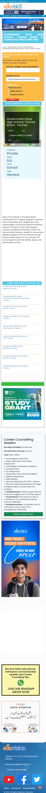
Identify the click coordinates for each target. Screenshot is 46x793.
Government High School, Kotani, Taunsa (16, 367)
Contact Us (16, 788)
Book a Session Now (23, 514)
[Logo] (23, 746)
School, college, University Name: (22, 66)
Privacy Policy (29, 788)
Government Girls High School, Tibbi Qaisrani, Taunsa (15, 327)
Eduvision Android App (17, 769)
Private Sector (17, 94)
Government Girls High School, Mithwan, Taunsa (15, 287)
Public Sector (16, 91)
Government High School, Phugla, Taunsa (16, 317)
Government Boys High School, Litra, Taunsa (15, 337)
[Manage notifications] (40, 787)
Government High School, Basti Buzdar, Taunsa (15, 357)
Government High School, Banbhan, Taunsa (13, 347)
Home (4, 47)
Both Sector (15, 87)
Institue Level (12, 75)
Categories (11, 84)
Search (12, 99)
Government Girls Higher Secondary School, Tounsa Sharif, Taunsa (16, 298)
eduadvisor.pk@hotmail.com (18, 764)
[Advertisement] (23, 197)
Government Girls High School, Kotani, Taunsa (15, 307)
